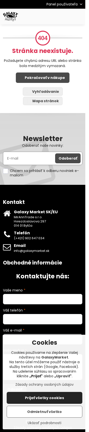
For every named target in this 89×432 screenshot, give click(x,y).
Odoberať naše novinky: (42, 145)
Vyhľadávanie (45, 91)
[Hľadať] (56, 17)
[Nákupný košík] (67, 17)
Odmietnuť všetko (44, 411)
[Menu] (79, 17)
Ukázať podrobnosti (44, 423)
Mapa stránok (45, 100)
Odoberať (68, 158)
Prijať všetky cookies (44, 397)
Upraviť (63, 376)
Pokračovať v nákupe (44, 77)
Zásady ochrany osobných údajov (44, 384)
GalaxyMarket (54, 357)
